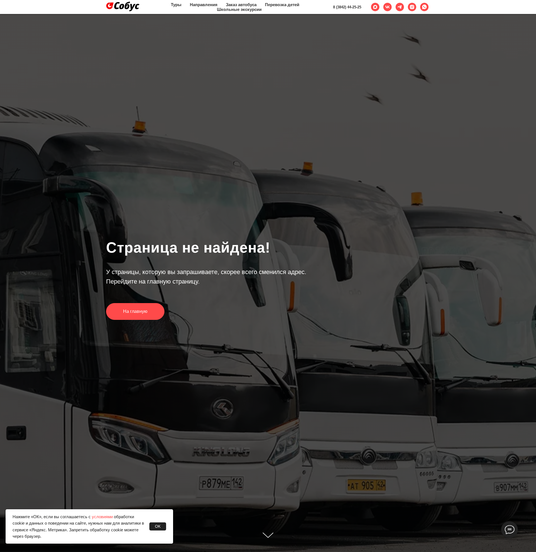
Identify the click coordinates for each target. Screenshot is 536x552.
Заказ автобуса (241, 4)
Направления (203, 4)
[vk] (387, 7)
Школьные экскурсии (239, 9)
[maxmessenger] (375, 7)
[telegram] (400, 7)
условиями (102, 516)
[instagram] (412, 7)
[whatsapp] (424, 7)
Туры (176, 4)
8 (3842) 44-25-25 (347, 7)
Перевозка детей (282, 4)
